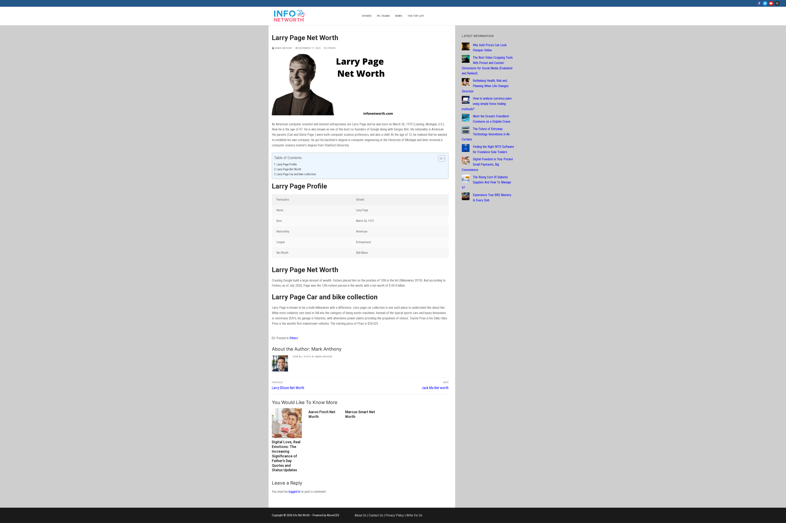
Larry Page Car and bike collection (296, 174)
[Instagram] (777, 3)
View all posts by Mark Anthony (313, 356)
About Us (360, 515)
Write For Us (414, 515)
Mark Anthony (283, 48)
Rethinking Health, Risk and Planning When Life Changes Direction (485, 86)
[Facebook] (759, 3)
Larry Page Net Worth (289, 169)
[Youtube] (771, 3)
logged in (294, 492)
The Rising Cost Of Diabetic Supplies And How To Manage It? (486, 182)
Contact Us (376, 515)
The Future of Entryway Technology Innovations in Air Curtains (486, 134)
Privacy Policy (394, 515)
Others (331, 48)
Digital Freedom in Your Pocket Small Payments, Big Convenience (487, 164)
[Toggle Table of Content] (439, 158)
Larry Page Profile (287, 164)
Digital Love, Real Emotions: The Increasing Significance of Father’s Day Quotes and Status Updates (286, 456)
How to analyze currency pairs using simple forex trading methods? (487, 104)
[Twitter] (765, 3)
